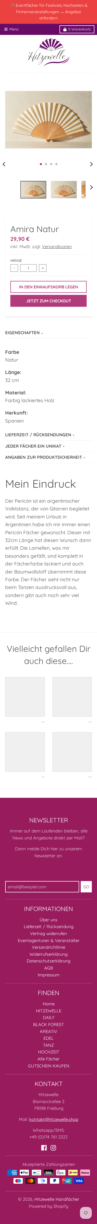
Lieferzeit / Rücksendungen (38, 434)
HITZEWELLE (48, 1010)
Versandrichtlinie (48, 947)
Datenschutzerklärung (48, 960)
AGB (48, 967)
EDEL (48, 1038)
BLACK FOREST (48, 1024)
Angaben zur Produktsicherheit (43, 457)
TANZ (48, 1045)
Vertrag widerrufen (48, 933)
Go (86, 886)
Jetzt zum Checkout (48, 300)
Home (49, 1003)
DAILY (48, 1017)
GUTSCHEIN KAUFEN (48, 1065)
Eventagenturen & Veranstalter (48, 940)
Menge (16, 260)
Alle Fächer (48, 1058)
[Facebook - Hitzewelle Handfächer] (44, 1148)
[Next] (91, 164)
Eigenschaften (22, 332)
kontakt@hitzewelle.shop (53, 1119)
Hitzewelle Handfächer (56, 1199)
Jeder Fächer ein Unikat (33, 446)
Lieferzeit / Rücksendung (48, 926)
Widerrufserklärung (48, 954)
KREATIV (48, 1031)
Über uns (48, 919)
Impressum (48, 974)
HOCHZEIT (48, 1051)
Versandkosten (57, 246)
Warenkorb (79, 29)
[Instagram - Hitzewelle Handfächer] (53, 1148)
